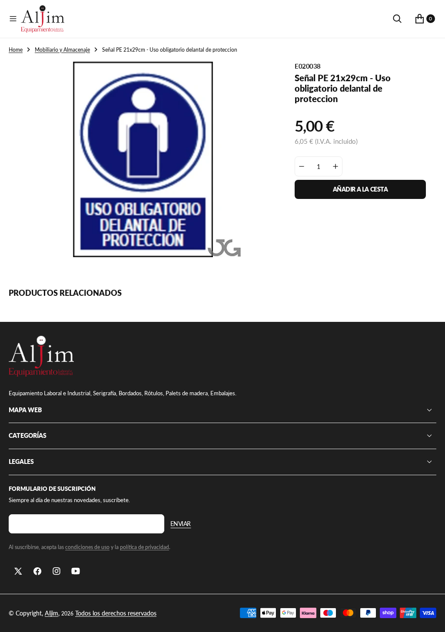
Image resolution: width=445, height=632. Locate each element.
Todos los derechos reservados (115, 613)
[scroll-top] (430, 617)
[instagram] (56, 571)
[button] (13, 18)
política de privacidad (144, 547)
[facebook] (37, 571)
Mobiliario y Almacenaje (62, 49)
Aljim (51, 613)
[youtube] (75, 571)
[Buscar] (397, 18)
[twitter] (18, 571)
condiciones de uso (87, 547)
